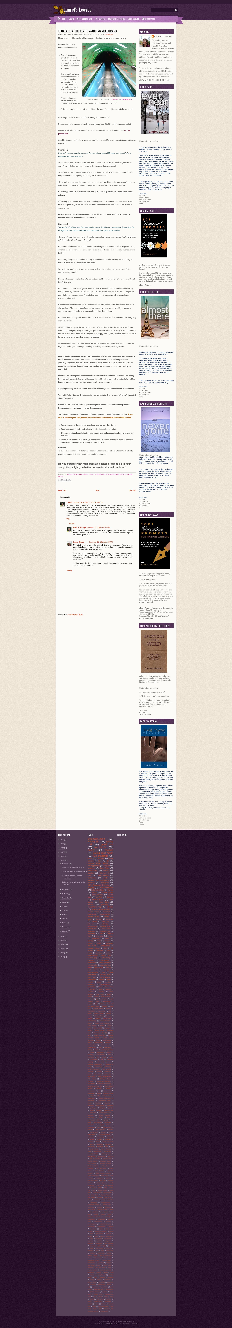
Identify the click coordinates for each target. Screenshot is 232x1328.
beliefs (111, 1209)
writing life (93, 841)
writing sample (105, 914)
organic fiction (104, 1125)
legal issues (91, 1265)
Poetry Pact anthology (104, 1083)
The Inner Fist (107, 1192)
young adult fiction (103, 853)
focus (97, 1250)
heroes (90, 1016)
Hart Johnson (99, 1171)
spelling (102, 1025)
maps (109, 1267)
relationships (107, 1001)
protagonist (93, 1132)
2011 (62, 948)
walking (106, 1308)
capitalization (92, 1047)
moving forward (101, 1275)
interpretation (91, 1262)
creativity (100, 858)
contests (91, 883)
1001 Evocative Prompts (98, 885)
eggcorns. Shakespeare (106, 1236)
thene (94, 1306)
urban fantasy (106, 1149)
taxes (89, 1028)
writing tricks (91, 1156)
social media (92, 1025)
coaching (107, 1216)
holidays (110, 936)
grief (109, 955)
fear (109, 1011)
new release (98, 1122)
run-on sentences (93, 1069)
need (95, 1277)
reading (94, 921)
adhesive (98, 1088)
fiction (91, 1248)
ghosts (109, 1253)
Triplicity (108, 1008)
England (90, 1081)
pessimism (110, 1282)
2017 (62, 852)
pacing (90, 953)
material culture (92, 1270)
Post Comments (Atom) (75, 614)
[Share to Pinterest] (69, 480)
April (64, 918)
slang (111, 1296)
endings (90, 1054)
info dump (107, 1258)
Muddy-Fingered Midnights (101, 909)
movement (104, 999)
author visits (91, 1209)
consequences (101, 1226)
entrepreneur (107, 1238)
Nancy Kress (101, 1183)
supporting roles (105, 965)
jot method (101, 1262)
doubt (96, 1236)
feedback (91, 999)
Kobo (141, 204)
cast (100, 1047)
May (64, 914)
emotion (93, 474)
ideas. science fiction (105, 1255)
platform (90, 1129)
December (66, 864)
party (99, 1127)
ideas (90, 858)
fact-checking (100, 1105)
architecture (91, 1207)
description (106, 912)
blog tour (105, 921)
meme (100, 1117)
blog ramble (103, 875)
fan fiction (92, 1246)
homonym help (108, 1110)
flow (109, 1054)
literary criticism (104, 1115)
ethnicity (99, 1241)
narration (108, 982)
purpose (104, 1292)
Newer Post (62, 490)
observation (105, 960)
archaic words (107, 1204)
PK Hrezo (92, 1187)
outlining (99, 1279)
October (65, 894)
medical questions (105, 1270)
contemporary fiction (107, 1050)
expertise (90, 1243)
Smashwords (144, 202)
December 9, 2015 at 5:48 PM (91, 502)
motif (111, 1272)
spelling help (92, 914)
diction (109, 1052)
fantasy (106, 916)
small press (100, 1299)
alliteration (94, 1202)
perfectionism (107, 1127)
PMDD (100, 1187)
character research (94, 1216)
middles (106, 1272)
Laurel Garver (79, 542)
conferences (107, 1095)
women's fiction (93, 1154)
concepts (108, 1221)
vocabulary (107, 1151)
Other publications (84, 18)
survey (92, 1144)
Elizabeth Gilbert (93, 1166)
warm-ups (103, 1004)
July (63, 906)
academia (96, 1200)
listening (90, 1115)
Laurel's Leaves (77, 9)
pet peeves (93, 1284)
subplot (90, 1304)
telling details (98, 1028)
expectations (100, 1054)
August (64, 902)
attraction (108, 1042)
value (89, 1151)
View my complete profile (154, 80)
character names (94, 948)
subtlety (96, 1304)
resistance (110, 1137)
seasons (90, 1141)
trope (99, 943)
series (89, 1023)
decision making (93, 916)
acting (103, 1200)
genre (89, 1013)
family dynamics (106, 996)
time (107, 1146)
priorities (110, 1129)
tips (96, 1004)
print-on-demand (94, 1292)
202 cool (108, 967)
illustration (98, 1258)
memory (99, 1272)
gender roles (101, 1253)
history (99, 982)
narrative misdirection (95, 1064)
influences (91, 924)
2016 (62, 856)
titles (111, 1146)
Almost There (109, 987)
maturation (91, 1117)
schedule (108, 1139)
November (66, 890)
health (95, 1255)
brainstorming (92, 926)
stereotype (108, 1301)
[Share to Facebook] (67, 480)
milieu (108, 1117)
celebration (107, 1047)
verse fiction (107, 1074)
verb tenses (97, 1074)
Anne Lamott (105, 977)
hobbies (98, 1110)
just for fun (100, 847)
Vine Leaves (91, 1197)
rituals (92, 1139)
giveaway (104, 904)
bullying (96, 1214)
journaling (91, 960)
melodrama (101, 474)
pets (97, 1001)
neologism (110, 1277)
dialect (90, 996)
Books (71, 18)
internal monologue (105, 1112)
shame (106, 1296)
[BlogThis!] (62, 480)
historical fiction (99, 1016)
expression (99, 1243)
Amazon (142, 196)
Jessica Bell (105, 929)
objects (92, 1279)
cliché (105, 948)
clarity (96, 1050)
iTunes (141, 824)
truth (100, 1308)
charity (99, 1093)
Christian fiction (105, 926)
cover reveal (100, 994)
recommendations (104, 1134)
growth (90, 1255)
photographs (101, 1284)
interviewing (106, 958)
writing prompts (94, 866)
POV (105, 1187)
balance (101, 979)
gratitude (110, 1108)
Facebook (90, 1168)
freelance (92, 1253)
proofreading (92, 1020)
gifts (98, 1057)
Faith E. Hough (73, 502)
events (97, 996)
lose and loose (100, 1267)
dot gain (90, 1236)
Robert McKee (98, 1008)
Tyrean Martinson (106, 1195)
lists (97, 999)
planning (90, 941)
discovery (108, 1233)
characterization (96, 838)
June (64, 910)
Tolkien (98, 1040)
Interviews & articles (116, 18)
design (109, 994)
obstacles (91, 1125)
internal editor (107, 1260)
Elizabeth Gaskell (105, 1163)
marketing (91, 878)
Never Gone (104, 902)
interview (99, 919)
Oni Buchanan (109, 1185)
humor (90, 919)
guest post (107, 844)
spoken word (98, 1301)
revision (123, 474)
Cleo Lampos (92, 1163)
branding (101, 991)
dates (89, 1103)
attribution (99, 1207)
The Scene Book (93, 1195)
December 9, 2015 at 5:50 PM (98, 528)
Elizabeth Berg (105, 1079)
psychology (114, 474)
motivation (100, 950)
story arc (91, 977)
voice (101, 933)
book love (105, 1045)
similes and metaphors (103, 1023)
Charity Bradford (92, 1161)
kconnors (115, 99)
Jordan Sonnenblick (93, 1175)
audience (91, 991)
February (65, 927)
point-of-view (107, 1018)
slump (91, 1299)
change (90, 1050)
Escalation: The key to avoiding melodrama (87, 30)
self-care (110, 907)
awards (90, 904)
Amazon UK (143, 502)
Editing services (148, 18)
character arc (73, 474)
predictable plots (99, 1289)
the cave (103, 1304)
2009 (62, 957)
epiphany (90, 1241)
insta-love (94, 1059)
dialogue (110, 897)
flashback (90, 1250)
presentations (109, 1289)
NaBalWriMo (92, 979)
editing (105, 871)
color (98, 1095)
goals (103, 955)
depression (91, 1011)
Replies (72, 523)
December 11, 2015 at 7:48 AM (101, 542)
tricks (95, 1308)
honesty (108, 1016)
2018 (62, 848)
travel (100, 987)
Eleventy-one (92, 929)
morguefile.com (126, 99)
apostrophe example (93, 1204)
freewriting (110, 1105)
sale (94, 1296)
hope (103, 972)
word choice (91, 1076)
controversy (93, 1229)
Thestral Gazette (93, 912)
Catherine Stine (107, 1158)
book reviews (97, 895)
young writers (104, 1311)
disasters (98, 1103)
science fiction (92, 965)
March (64, 923)
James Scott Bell (99, 1035)
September (66, 898)
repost (99, 941)
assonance (107, 1091)
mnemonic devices (104, 1062)
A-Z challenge (100, 856)
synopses (108, 1144)
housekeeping (92, 958)
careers (103, 1214)
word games (106, 1154)
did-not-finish (99, 1233)
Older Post (132, 490)
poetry (91, 850)
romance (107, 941)
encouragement (93, 972)
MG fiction (103, 1180)
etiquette (108, 1241)
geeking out (93, 1108)
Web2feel (104, 1323)
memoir (90, 1018)
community (99, 936)
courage (106, 970)
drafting (110, 890)
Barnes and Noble (160, 608)
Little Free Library (93, 1180)
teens (89, 1074)
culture (101, 1229)
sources (109, 1299)
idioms (104, 1057)
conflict (99, 897)
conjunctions (91, 1226)
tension (90, 943)
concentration (98, 1221)
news (107, 938)
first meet (108, 1248)
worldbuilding (99, 967)
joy (102, 1059)
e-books (90, 982)
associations (98, 1042)
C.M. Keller (92, 1079)
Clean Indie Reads (106, 887)
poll (89, 1287)
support (90, 1004)
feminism (110, 1246)
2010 (62, 953)
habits (92, 1110)
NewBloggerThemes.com (130, 1323)
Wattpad (99, 1197)
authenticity (108, 1207)
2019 (62, 844)
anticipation (91, 1091)
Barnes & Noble (145, 200)
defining (111, 1231)
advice (90, 1042)
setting (94, 892)
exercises (91, 1105)
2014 (62, 936)
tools (106, 878)
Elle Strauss (106, 1166)
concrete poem (92, 1224)
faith (89, 875)
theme (90, 967)
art (99, 1091)
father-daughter (101, 1246)
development (84, 474)
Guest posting (133, 18)
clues (92, 1095)
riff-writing (108, 1066)
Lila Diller (108, 1178)
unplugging (107, 1028)
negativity (102, 1277)
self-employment (105, 1020)
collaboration (91, 1219)
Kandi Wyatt (104, 1175)
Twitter (100, 989)
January (65, 931)
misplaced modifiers (94, 1120)
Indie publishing (97, 890)
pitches (109, 1284)
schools (100, 1296)
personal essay (92, 1282)
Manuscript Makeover (104, 1081)
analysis (108, 1088)
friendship (91, 1057)
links (100, 861)
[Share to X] (64, 480)
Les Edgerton (99, 1178)
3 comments (108, 34)
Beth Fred (110, 1156)
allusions (108, 989)
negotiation (91, 984)
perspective (98, 1066)
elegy (91, 1238)
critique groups (107, 892)
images (111, 1057)
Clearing (104, 1006)
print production (100, 1129)
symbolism (100, 1144)
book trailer (92, 970)
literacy (99, 1265)
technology (91, 1146)
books (109, 979)
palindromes (107, 1279)
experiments (101, 1011)
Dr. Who (92, 989)
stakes (98, 1141)
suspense (108, 1071)
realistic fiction (98, 1294)
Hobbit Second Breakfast (103, 1173)
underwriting (94, 1149)
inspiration (105, 883)
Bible (91, 1158)
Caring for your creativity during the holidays (73, 883)
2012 (62, 944)
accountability (107, 1040)
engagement (98, 1238)
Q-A (94, 1190)
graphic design (99, 1013)
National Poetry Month (98, 863)
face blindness (109, 1243)
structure (90, 1071)
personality (102, 1282)
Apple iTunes (144, 198)
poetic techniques (105, 962)
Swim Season (97, 1192)
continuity (110, 1226)
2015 (62, 860)
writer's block (98, 900)
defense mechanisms (101, 1231)
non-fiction (108, 1122)
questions (99, 953)
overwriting (109, 919)
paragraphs (91, 1127)
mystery (105, 1120)
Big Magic (97, 1158)
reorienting (100, 1137)
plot (107, 474)
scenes (99, 1139)
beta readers (104, 1212)
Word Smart (107, 1197)
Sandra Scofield (102, 1190)
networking (95, 938)
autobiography (105, 945)
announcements (105, 1202)
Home (64, 18)
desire (91, 1233)
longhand (90, 1267)
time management (103, 1306)
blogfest (107, 866)
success (99, 1071)
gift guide (102, 1108)
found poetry (109, 1250)
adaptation (110, 1200)
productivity (92, 871)
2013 (62, 940)
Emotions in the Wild (101, 1033)
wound (90, 1030)
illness (89, 1258)
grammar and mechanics (98, 880)
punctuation (91, 987)
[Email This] (59, 480)
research (91, 868)
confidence (91, 1098)
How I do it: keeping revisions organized (75, 871)
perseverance (105, 984)
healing (108, 1013)
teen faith (100, 1146)
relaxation (91, 1137)
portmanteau (95, 1287)
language (108, 1262)
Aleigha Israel (101, 1156)
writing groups (99, 1030)
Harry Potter (104, 868)
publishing (105, 924)
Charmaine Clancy (105, 1161)
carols (109, 1214)
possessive (105, 1287)
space (89, 1301)
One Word (100, 1185)
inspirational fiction (93, 1260)
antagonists (91, 931)
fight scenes (99, 1248)
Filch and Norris (101, 1168)
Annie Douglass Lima (104, 1076)
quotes (103, 1132)
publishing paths (105, 974)
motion (92, 1275)
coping (92, 1052)
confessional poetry (105, 1224)
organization (92, 962)
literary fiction (107, 1265)
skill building (107, 1069)
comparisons (101, 1219)
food (102, 1250)
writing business (93, 955)
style (109, 1025)
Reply (68, 519)
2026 (62, 840)
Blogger (131, 1321)
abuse (89, 1200)
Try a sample (100, 18)
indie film (93, 1112)
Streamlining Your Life (95, 1086)
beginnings (91, 1045)
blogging (91, 887)
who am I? (104, 873)
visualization (98, 1151)
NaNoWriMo (91, 1083)
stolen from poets (107, 1141)
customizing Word (104, 1100)
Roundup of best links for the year (73, 867)
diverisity (107, 1103)
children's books (108, 1093)
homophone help (94, 907)
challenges (91, 1093)
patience (97, 1018)
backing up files (102, 1209)
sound (108, 953)
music (109, 950)
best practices (94, 1212)
